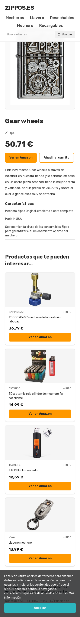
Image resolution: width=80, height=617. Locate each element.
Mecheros (15, 17)
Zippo (10, 132)
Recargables (51, 25)
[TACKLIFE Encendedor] (40, 442)
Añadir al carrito (56, 157)
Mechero (25, 25)
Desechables (62, 17)
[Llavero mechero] (40, 515)
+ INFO (67, 311)
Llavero (37, 17)
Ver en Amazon (20, 157)
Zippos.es (19, 7)
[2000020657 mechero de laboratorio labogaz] (40, 289)
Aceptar (40, 608)
